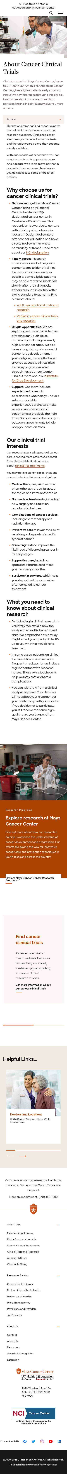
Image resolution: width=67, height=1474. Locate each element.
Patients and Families (19, 1296)
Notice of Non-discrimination (24, 1290)
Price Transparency (18, 1302)
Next (3, 1019)
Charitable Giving (17, 1264)
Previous (5, 910)
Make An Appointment (20, 1233)
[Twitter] (33, 1441)
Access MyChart (17, 1258)
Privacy (53, 1464)
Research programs (19, 810)
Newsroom (13, 1347)
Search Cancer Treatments (23, 1245)
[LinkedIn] (59, 1441)
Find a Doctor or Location (22, 1239)
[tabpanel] (33, 959)
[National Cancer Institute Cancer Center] (33, 1418)
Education (13, 1359)
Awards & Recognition (20, 1353)
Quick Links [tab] (14, 1224)
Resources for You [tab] (17, 1275)
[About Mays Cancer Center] (35, 1377)
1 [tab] (3, 1026)
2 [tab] (34, 1026)
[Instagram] (42, 1441)
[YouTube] (51, 1441)
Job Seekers (14, 1315)
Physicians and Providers (21, 1308)
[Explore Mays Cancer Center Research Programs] (33, 772)
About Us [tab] (12, 1326)
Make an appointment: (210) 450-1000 (33, 1197)
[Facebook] (25, 1441)
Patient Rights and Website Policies (29, 1464)
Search (53, 12)
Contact (12, 1335)
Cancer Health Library (20, 1284)
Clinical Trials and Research (23, 1251)
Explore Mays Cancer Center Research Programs (30, 879)
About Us (12, 1341)
